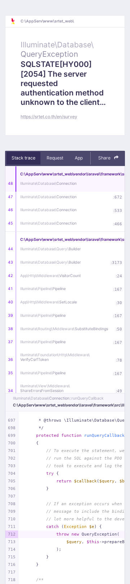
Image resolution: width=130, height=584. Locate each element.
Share (105, 158)
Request (55, 158)
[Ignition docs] (15, 21)
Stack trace (23, 158)
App (79, 158)
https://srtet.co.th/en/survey (49, 116)
